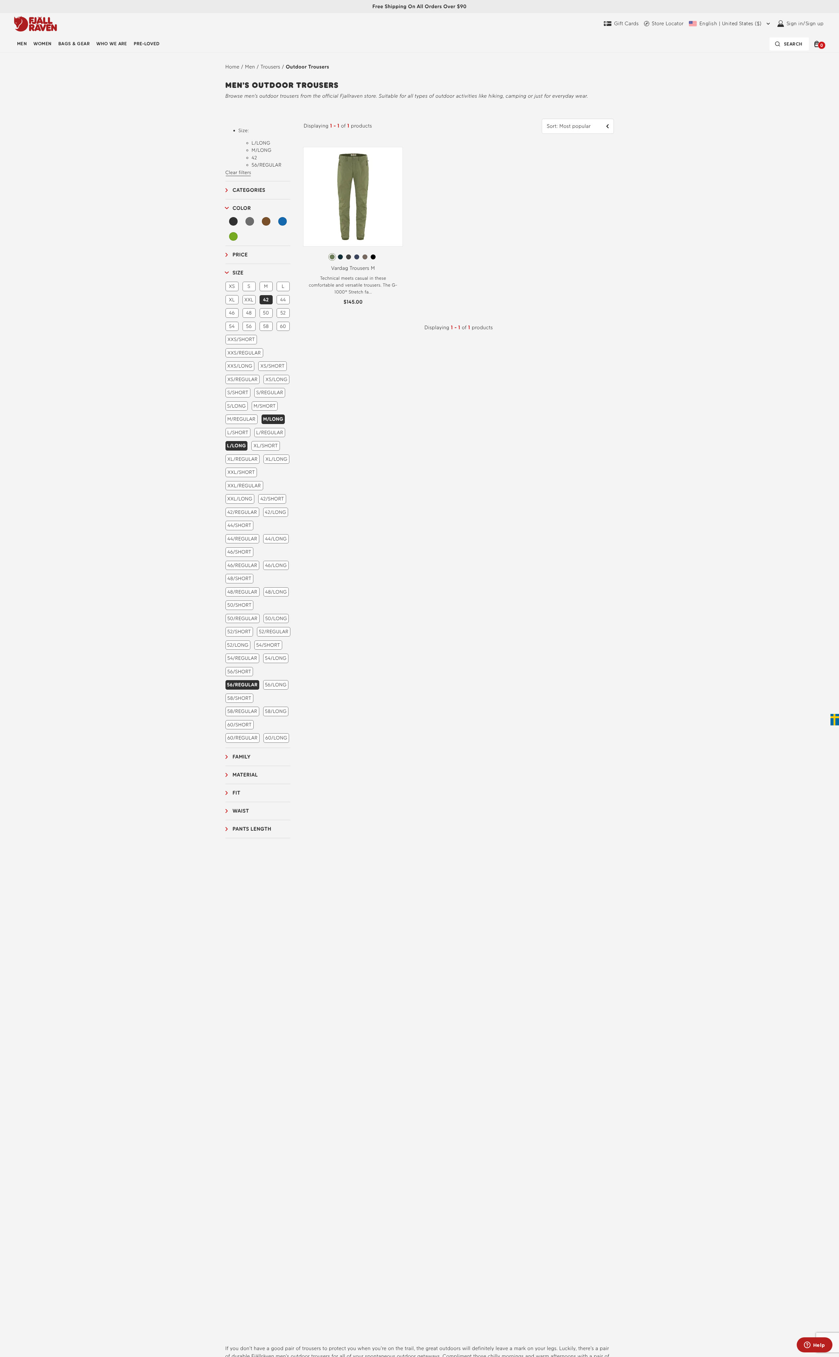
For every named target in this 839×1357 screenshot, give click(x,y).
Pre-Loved (147, 44)
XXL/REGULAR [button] (244, 486)
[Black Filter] (233, 221)
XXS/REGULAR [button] (244, 353)
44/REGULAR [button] (242, 539)
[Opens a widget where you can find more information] (814, 1345)
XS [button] (232, 286)
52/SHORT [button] (239, 632)
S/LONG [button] (236, 406)
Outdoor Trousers (307, 67)
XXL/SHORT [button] (241, 472)
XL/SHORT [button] (266, 446)
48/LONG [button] (276, 592)
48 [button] (249, 313)
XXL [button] (249, 300)
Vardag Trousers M (353, 268)
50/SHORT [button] (239, 605)
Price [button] (240, 255)
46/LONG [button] (276, 565)
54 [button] (232, 326)
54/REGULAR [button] (242, 658)
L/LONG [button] (236, 446)
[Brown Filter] (266, 221)
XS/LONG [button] (276, 379)
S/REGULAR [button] (269, 392)
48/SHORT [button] (239, 578)
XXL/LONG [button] (239, 499)
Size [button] (238, 273)
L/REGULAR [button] (269, 432)
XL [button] (232, 300)
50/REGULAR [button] (242, 618)
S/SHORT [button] (237, 392)
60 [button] (283, 326)
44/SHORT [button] (239, 525)
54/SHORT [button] (268, 645)
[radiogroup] (353, 257)
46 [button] (232, 313)
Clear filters (238, 172)
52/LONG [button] (237, 645)
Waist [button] (241, 811)
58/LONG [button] (275, 711)
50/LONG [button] (276, 618)
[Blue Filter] (282, 221)
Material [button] (245, 775)
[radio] (332, 257)
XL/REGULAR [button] (242, 459)
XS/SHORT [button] (273, 366)
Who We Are (111, 44)
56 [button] (249, 326)
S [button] (248, 286)
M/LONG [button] (273, 419)
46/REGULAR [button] (242, 565)
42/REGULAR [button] (242, 512)
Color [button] (242, 208)
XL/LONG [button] (276, 459)
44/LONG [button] (276, 539)
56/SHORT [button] (239, 672)
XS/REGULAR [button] (242, 379)
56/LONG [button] (275, 685)
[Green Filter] (233, 236)
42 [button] (266, 300)
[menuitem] (22, 44)
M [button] (266, 286)
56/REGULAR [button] (242, 685)
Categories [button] (249, 190)
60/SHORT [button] (239, 725)
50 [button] (266, 313)
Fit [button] (237, 793)
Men (22, 44)
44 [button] (283, 300)
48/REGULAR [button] (242, 592)
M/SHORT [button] (265, 406)
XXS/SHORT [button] (241, 339)
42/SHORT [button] (272, 499)
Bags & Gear (74, 44)
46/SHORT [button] (239, 552)
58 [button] (266, 326)
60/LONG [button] (276, 738)
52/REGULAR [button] (274, 632)
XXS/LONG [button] (240, 366)
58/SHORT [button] (239, 698)
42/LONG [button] (275, 512)
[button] (818, 44)
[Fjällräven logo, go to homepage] (35, 23)
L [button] (283, 286)
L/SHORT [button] (237, 432)
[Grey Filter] (250, 221)
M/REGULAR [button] (241, 419)
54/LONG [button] (275, 658)
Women (42, 44)
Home (232, 67)
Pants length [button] (252, 829)
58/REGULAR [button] (242, 711)
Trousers (270, 67)
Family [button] (242, 757)
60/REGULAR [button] (242, 738)
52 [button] (283, 313)
